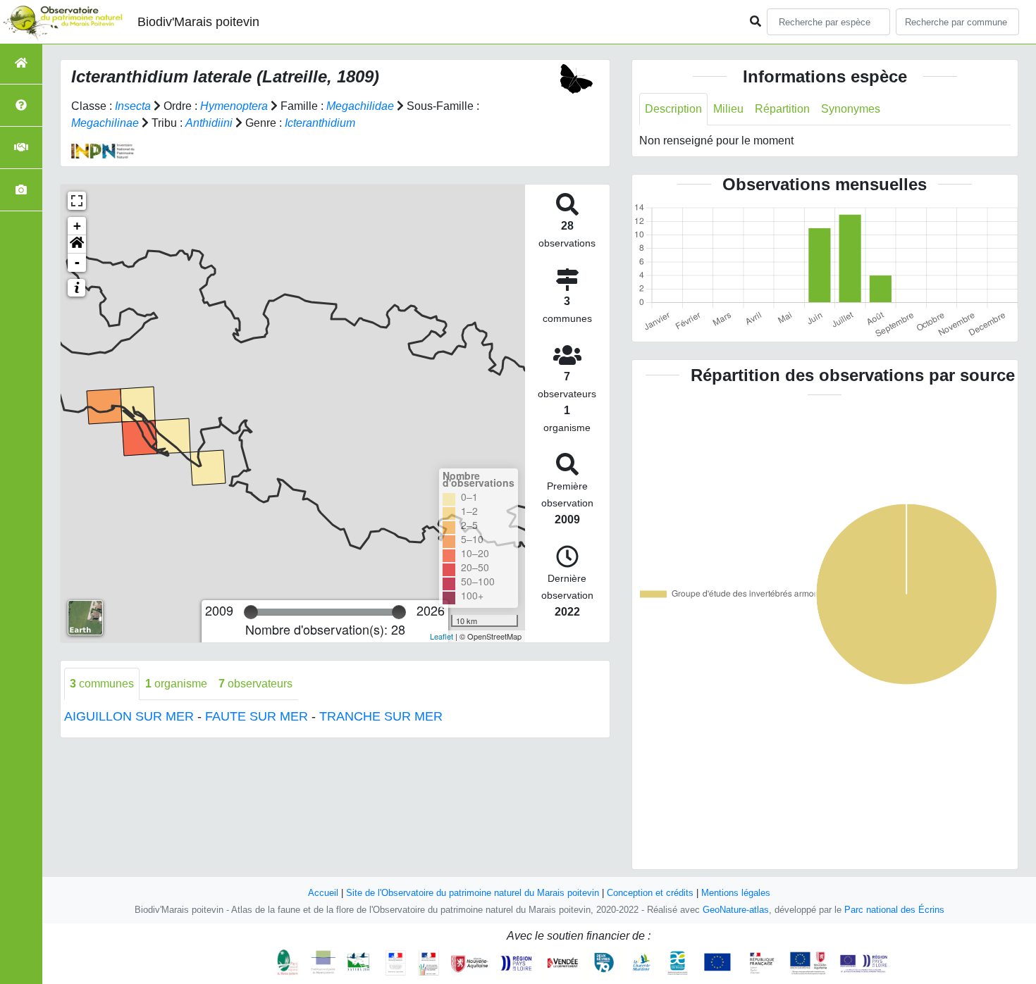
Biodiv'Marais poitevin (198, 22)
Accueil (323, 893)
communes (102, 684)
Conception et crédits (650, 893)
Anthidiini (209, 123)
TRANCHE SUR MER (381, 716)
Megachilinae (105, 123)
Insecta (133, 106)
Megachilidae (360, 106)
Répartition (782, 109)
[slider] (251, 612)
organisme (176, 684)
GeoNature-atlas (736, 909)
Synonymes (850, 109)
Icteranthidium (320, 123)
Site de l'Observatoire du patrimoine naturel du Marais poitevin (472, 893)
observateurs (255, 684)
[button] (77, 244)
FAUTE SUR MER (256, 716)
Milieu (728, 109)
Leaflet (441, 636)
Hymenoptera (234, 106)
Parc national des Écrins (894, 909)
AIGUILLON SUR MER (129, 716)
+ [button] (77, 225)
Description (673, 109)
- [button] (77, 262)
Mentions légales (735, 893)
